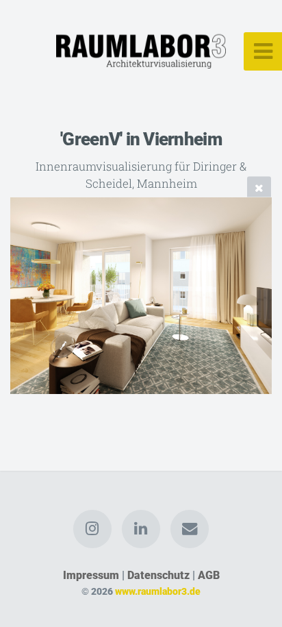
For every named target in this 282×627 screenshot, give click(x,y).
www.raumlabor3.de (158, 592)
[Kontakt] (189, 529)
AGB (209, 575)
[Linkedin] (141, 529)
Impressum (91, 575)
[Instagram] (92, 529)
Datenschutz (158, 575)
